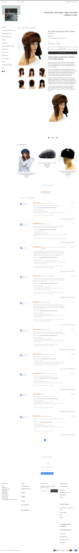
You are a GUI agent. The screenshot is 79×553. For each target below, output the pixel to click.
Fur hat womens (5, 58)
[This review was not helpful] (73, 219)
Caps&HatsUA (10, 550)
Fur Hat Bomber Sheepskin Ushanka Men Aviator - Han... (48, 283)
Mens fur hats (5, 55)
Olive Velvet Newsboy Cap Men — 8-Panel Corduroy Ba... (48, 398)
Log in (18, 1)
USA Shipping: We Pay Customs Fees (9, 499)
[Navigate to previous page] (43, 440)
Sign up (22, 1)
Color (57, 41)
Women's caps (5, 52)
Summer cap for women (7, 64)
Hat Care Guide (5, 496)
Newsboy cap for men (6, 33)
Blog (3, 67)
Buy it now (63, 52)
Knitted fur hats (5, 49)
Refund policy (4, 490)
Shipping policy (5, 492)
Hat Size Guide (5, 498)
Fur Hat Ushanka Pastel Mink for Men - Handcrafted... (48, 358)
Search (3, 486)
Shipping (55, 38)
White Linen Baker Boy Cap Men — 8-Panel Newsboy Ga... (49, 378)
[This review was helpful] (71, 219)
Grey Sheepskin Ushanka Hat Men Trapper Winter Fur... (48, 257)
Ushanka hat (4, 42)
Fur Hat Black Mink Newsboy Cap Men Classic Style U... (48, 207)
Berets (3, 61)
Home (18, 27)
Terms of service (5, 495)
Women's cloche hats (6, 36)
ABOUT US (4, 487)
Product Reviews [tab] (30, 197)
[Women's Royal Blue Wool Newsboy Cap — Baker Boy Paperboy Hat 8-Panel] (26, 159)
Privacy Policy (5, 493)
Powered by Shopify (16, 550)
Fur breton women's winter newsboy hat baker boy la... (48, 335)
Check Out (75, 1)
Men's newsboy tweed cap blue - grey (45, 422)
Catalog (3, 27)
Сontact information (6, 489)
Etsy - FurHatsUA (24, 504)
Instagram (23, 496)
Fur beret (4, 39)
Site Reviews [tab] (22, 197)
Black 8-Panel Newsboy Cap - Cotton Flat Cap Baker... (48, 229)
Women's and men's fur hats (8, 46)
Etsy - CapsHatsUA (25, 510)
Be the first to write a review (47, 473)
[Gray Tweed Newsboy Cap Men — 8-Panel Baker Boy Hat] (47, 154)
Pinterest (23, 500)
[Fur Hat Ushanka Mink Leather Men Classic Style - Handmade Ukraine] (67, 158)
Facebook (23, 492)
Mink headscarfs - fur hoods (8, 30)
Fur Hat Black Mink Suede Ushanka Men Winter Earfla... (48, 310)
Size (49, 41)
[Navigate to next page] (52, 440)
